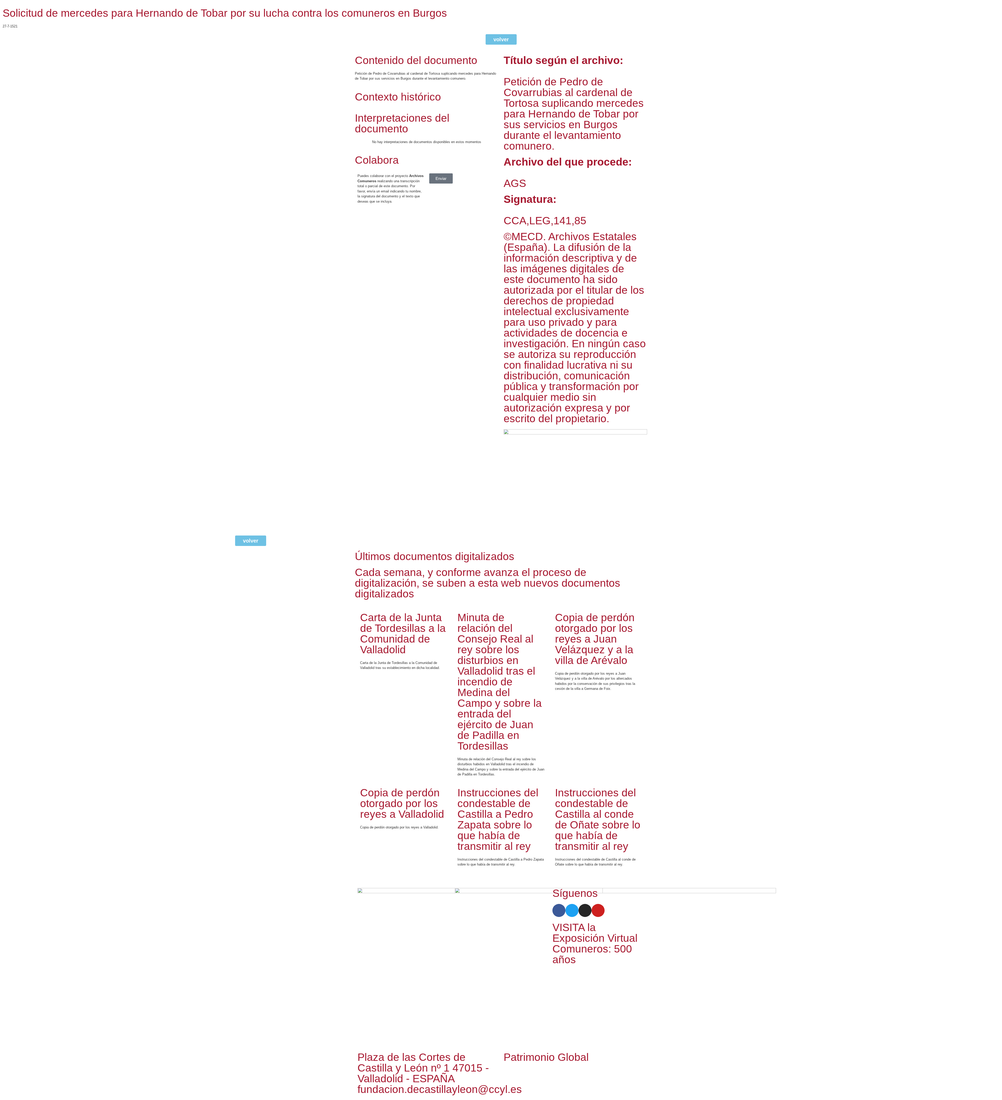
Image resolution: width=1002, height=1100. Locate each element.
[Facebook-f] (558, 910)
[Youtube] (598, 910)
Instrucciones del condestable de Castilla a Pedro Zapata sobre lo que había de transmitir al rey (497, 819)
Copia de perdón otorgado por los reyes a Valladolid (402, 803)
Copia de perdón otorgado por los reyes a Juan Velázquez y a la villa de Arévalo (595, 638)
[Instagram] (585, 910)
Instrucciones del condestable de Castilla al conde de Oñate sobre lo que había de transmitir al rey (597, 819)
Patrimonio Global (546, 1057)
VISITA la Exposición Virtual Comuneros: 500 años (594, 943)
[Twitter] (571, 910)
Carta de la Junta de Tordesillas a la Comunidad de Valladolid (403, 633)
